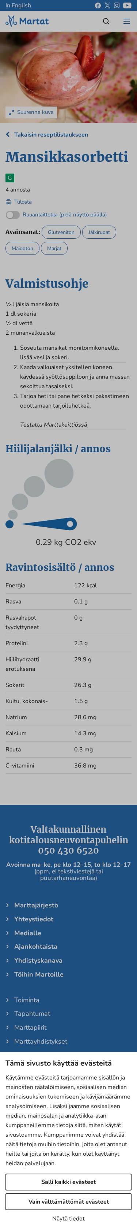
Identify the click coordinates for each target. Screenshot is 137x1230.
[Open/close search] (106, 21)
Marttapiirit (30, 1027)
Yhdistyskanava (38, 960)
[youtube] (127, 5)
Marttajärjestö (36, 905)
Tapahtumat (32, 1013)
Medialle (27, 933)
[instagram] (116, 5)
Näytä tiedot (68, 1219)
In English (18, 5)
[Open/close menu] (127, 21)
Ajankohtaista (35, 946)
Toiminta (26, 1000)
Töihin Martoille (39, 974)
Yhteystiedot (33, 919)
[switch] (56, 213)
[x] (107, 5)
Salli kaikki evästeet (68, 1182)
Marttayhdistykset (40, 1041)
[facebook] (98, 5)
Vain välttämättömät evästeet (68, 1202)
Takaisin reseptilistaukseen (50, 135)
